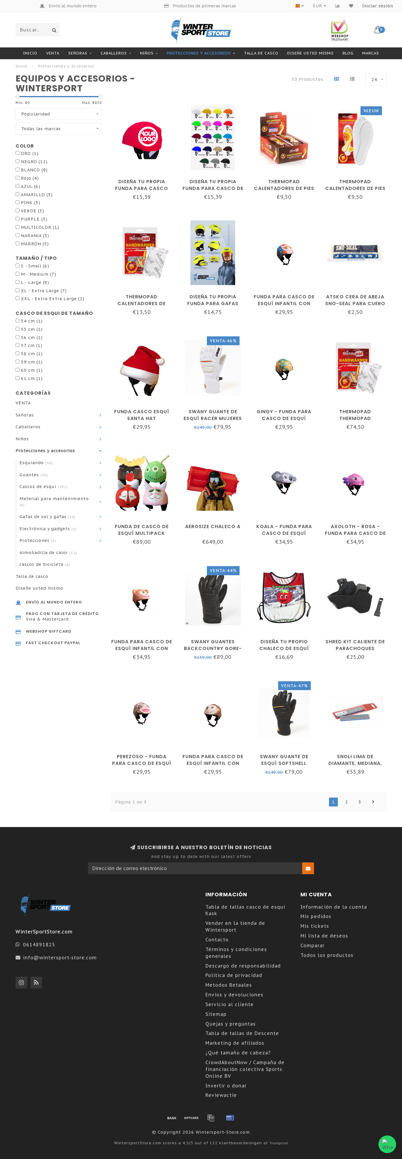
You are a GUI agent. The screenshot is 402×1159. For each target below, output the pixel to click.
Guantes (33, 474)
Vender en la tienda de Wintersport (235, 926)
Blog (348, 53)
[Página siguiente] (373, 802)
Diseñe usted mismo (310, 53)
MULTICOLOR (40, 227)
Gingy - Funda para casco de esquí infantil (284, 418)
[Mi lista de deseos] (351, 6)
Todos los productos (326, 955)
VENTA (52, 53)
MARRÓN (35, 244)
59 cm (32, 362)
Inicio (30, 53)
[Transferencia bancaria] (172, 1117)
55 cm (32, 329)
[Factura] (210, 1117)
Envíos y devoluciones (234, 995)
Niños (147, 53)
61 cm (32, 378)
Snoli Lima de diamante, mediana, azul (355, 763)
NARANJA (35, 235)
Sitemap (216, 1014)
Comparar (312, 945)
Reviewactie (221, 1095)
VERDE (32, 211)
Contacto (217, 940)
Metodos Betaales (228, 985)
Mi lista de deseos (324, 936)
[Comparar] (337, 6)
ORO (30, 153)
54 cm (32, 321)
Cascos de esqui (43, 486)
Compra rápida (144, 179)
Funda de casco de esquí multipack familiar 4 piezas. (142, 533)
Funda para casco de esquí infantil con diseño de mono (141, 648)
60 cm (32, 370)
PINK (30, 202)
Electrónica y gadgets (48, 528)
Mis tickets (314, 926)
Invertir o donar (226, 1086)
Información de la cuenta (333, 907)
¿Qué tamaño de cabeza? (238, 1053)
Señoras (77, 53)
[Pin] (230, 1117)
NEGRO (34, 161)
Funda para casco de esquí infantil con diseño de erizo (212, 763)
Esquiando (36, 462)
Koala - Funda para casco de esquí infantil (284, 533)
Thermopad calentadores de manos (141, 303)
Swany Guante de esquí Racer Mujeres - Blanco (213, 418)
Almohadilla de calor (48, 552)
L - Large (35, 282)
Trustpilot (279, 1143)
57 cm (31, 345)
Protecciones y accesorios (199, 53)
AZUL (30, 186)
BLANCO (34, 170)
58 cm (32, 353)
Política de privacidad (233, 975)
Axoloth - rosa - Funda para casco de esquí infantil (355, 533)
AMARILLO (37, 194)
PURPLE (34, 219)
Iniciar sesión (377, 6)
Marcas (370, 53)
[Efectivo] (191, 1117)
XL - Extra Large (44, 290)
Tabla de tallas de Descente (242, 1033)
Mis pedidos (315, 916)
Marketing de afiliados (234, 1043)
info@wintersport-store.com (60, 957)
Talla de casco (261, 53)
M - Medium (38, 274)
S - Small (35, 266)
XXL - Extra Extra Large (52, 298)
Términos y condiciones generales (236, 952)
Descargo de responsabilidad (243, 966)
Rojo (30, 178)
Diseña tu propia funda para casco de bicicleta (212, 188)
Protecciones (37, 540)
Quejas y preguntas (230, 1024)
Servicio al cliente (229, 1004)
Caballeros (114, 53)
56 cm (32, 337)
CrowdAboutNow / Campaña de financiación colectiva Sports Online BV (245, 1069)
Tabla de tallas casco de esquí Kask (245, 910)
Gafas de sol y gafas (47, 516)
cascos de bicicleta (44, 564)
